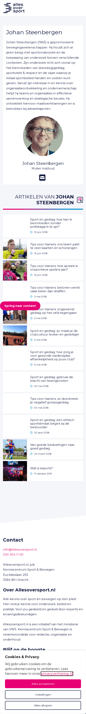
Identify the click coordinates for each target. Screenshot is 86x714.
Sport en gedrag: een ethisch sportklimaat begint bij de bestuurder (52, 423)
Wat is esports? (41, 468)
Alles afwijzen (43, 705)
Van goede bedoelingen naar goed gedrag (52, 446)
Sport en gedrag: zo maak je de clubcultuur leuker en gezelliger (54, 332)
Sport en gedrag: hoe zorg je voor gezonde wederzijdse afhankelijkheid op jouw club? (52, 355)
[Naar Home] (12, 8)
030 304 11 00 (13, 554)
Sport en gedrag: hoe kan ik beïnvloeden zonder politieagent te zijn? (51, 223)
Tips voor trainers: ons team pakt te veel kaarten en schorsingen (54, 246)
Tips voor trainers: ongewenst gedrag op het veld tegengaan (53, 311)
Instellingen (43, 694)
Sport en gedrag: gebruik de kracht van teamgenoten (51, 379)
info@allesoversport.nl (20, 549)
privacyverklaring (55, 674)
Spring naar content (20, 306)
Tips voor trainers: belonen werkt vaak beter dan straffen (55, 289)
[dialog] (43, 682)
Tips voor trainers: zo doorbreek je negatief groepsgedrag (54, 400)
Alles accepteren (43, 683)
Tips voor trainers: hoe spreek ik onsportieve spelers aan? (54, 267)
